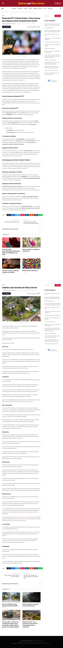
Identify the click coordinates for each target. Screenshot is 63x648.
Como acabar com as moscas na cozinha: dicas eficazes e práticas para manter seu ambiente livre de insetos (52, 56)
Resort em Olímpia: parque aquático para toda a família (10, 604)
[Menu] (2, 8)
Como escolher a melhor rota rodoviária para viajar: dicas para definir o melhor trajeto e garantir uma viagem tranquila (10, 624)
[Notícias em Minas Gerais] (31, 3)
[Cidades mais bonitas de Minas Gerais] (21, 308)
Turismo (25, 8)
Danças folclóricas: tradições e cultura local (31, 250)
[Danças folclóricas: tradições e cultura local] (31, 242)
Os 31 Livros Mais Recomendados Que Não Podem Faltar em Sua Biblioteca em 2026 (11, 252)
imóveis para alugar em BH (20, 517)
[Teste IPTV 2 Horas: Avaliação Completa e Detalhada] (11, 264)
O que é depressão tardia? (49, 27)
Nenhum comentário (26, 23)
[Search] (60, 8)
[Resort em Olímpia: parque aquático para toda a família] (11, 597)
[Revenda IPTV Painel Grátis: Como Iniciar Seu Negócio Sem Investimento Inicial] (21, 42)
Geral (3, 15)
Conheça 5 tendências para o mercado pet (52, 41)
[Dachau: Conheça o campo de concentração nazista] (31, 597)
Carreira (35, 8)
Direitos (41, 8)
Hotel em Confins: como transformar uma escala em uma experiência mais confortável (30, 624)
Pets (45, 8)
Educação (50, 8)
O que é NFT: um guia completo (50, 60)
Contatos (57, 3)
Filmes (30, 8)
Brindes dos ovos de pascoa (30, 270)
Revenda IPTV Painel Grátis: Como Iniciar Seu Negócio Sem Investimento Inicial (31, 576)
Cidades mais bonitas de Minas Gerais (12, 221)
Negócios (20, 8)
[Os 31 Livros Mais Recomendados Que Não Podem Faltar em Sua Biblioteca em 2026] (11, 242)
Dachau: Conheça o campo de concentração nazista (30, 604)
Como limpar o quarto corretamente (51, 70)
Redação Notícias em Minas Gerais (9, 23)
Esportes (14, 8)
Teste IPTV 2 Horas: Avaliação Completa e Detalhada (10, 271)
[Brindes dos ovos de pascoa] (31, 264)
